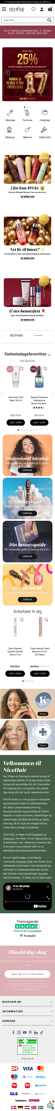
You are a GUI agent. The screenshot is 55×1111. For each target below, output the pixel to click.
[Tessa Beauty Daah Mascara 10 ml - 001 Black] (40, 627)
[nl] (27, 1107)
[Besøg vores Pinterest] (30, 1033)
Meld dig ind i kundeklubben (27, 973)
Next (47, 73)
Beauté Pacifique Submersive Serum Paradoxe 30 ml (39, 400)
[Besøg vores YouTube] (24, 1033)
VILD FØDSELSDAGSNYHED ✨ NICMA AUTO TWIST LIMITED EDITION (27, 31)
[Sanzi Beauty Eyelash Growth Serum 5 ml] (15, 627)
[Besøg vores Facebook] (13, 1033)
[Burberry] (38, 335)
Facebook (37, 834)
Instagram (9, 838)
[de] (21, 1107)
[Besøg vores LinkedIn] (35, 1033)
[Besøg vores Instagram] (19, 1033)
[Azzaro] (17, 335)
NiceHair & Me (24, 861)
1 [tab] (23, 681)
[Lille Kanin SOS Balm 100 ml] (16, 377)
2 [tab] (26, 681)
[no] (34, 1107)
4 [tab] (32, 681)
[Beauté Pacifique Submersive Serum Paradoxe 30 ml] (39, 377)
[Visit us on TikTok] (41, 1033)
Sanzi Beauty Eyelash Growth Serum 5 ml (15, 651)
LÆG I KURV (15, 422)
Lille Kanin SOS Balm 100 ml (15, 399)
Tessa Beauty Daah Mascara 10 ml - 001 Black (40, 651)
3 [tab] (29, 681)
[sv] (41, 1107)
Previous (8, 73)
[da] (14, 1107)
